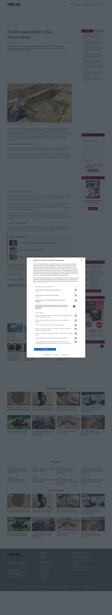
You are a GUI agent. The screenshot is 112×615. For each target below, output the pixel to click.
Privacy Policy (64, 354)
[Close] (82, 260)
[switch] (75, 290)
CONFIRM (45, 349)
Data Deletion (47, 354)
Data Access (56, 354)
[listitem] (56, 286)
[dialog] (56, 307)
